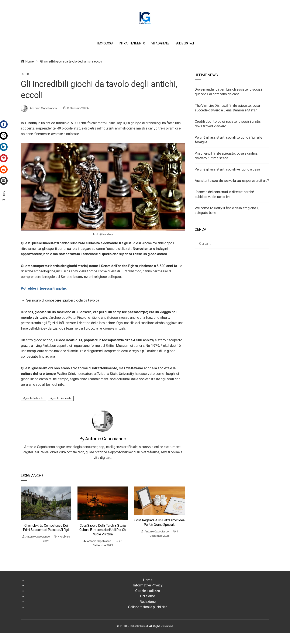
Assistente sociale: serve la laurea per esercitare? (232, 180)
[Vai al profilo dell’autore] (102, 420)
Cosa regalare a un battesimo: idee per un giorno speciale (159, 522)
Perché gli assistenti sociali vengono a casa (227, 169)
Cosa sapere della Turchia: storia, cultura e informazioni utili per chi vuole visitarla (102, 529)
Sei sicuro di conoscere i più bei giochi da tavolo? (62, 300)
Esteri (25, 74)
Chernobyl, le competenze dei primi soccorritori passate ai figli (46, 527)
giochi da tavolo (34, 398)
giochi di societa (61, 398)
